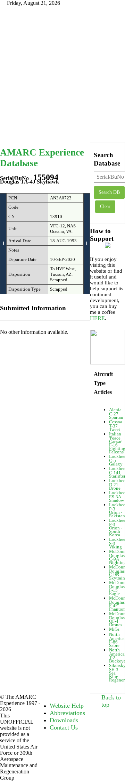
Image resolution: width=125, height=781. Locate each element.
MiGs (114, 629)
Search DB (109, 192)
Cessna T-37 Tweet (115, 425)
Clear (105, 206)
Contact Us (64, 727)
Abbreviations (67, 712)
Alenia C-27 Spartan (116, 413)
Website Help (67, 705)
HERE (97, 318)
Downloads (64, 720)
